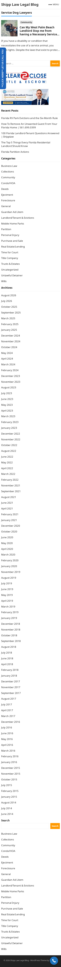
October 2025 (9, 306)
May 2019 (7, 595)
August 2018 (8, 646)
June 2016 (7, 733)
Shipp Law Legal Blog (19, 4)
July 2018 (6, 652)
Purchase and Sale (12, 240)
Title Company (9, 258)
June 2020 (7, 537)
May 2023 (7, 404)
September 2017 (11, 693)
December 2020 (10, 525)
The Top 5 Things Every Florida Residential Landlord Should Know (25, 144)
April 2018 (7, 664)
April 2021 (7, 508)
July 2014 (6, 808)
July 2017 (6, 704)
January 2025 (9, 329)
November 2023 (10, 381)
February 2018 (10, 670)
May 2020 (7, 543)
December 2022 (10, 433)
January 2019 (9, 618)
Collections (7, 171)
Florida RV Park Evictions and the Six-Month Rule (29, 118)
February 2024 (10, 370)
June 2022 (7, 456)
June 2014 (7, 814)
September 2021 (11, 491)
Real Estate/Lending (13, 246)
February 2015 (10, 791)
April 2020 (7, 549)
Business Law (9, 166)
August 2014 (8, 802)
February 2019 (10, 612)
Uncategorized (9, 269)
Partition (6, 229)
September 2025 (11, 312)
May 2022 (7, 462)
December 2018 (10, 623)
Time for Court (9, 252)
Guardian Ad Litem (12, 212)
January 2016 (9, 762)
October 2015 (9, 779)
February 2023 (10, 422)
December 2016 (10, 722)
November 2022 (10, 439)
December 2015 (10, 768)
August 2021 (8, 497)
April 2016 (7, 745)
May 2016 (7, 739)
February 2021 (10, 514)
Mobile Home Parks (12, 223)
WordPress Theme (38, 960)
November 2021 (10, 485)
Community (26, 22)
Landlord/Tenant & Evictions (17, 217)
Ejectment (7, 194)
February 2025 (10, 324)
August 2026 (8, 295)
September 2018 (11, 641)
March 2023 (8, 416)
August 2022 (8, 451)
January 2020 (9, 566)
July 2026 (6, 301)
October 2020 (9, 531)
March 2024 (8, 364)
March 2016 (8, 750)
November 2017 (10, 687)
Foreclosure (8, 200)
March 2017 (8, 716)
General (6, 206)
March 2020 (8, 554)
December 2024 (10, 335)
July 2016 (6, 727)
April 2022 (7, 468)
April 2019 (7, 600)
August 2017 (8, 698)
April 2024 (7, 358)
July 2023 (6, 393)
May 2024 (7, 353)
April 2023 (7, 410)
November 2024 (10, 341)
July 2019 (6, 583)
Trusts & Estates (10, 263)
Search (5, 820)
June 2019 (7, 589)
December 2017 (10, 681)
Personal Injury (10, 235)
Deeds (5, 189)
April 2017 (7, 710)
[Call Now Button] (54, 961)
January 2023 (9, 427)
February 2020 (10, 560)
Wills (4, 281)
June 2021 (7, 502)
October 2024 (9, 347)
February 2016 (10, 756)
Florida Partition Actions (15, 151)
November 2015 (10, 773)
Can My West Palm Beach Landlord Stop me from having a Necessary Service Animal (38, 32)
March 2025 (8, 318)
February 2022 (10, 479)
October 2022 (9, 445)
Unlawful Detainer (12, 275)
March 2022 (8, 474)
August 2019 (8, 577)
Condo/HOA (8, 183)
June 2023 (7, 399)
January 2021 (9, 520)
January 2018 (9, 675)
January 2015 (9, 796)
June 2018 (7, 658)
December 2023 (10, 376)
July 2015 (6, 785)
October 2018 (9, 635)
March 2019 (8, 606)
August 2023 (8, 387)
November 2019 (10, 572)
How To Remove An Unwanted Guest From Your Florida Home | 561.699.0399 (29, 125)
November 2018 (10, 629)
